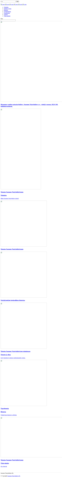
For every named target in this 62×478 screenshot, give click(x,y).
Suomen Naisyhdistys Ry (13, 476)
